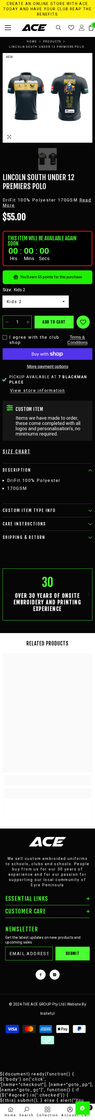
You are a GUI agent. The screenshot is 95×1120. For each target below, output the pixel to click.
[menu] (8, 28)
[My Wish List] (71, 28)
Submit (72, 953)
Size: (14, 290)
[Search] (58, 28)
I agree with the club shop (34, 340)
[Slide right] (88, 594)
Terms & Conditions (77, 340)
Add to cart (53, 322)
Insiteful (47, 1013)
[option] (47, 98)
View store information (37, 391)
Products (52, 42)
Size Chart (17, 451)
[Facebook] (41, 975)
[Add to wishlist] (83, 322)
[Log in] (82, 28)
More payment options (47, 366)
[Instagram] (55, 975)
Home (32, 42)
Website (74, 1004)
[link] (47, 594)
